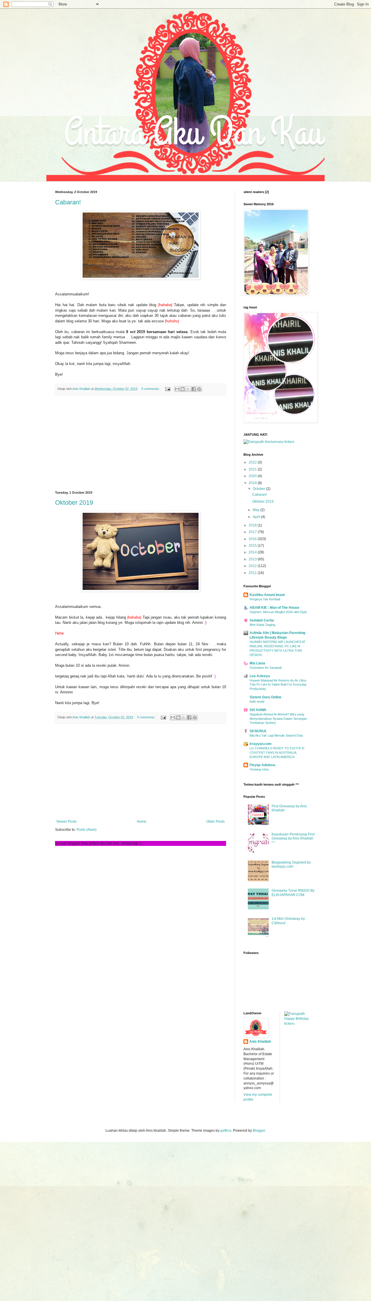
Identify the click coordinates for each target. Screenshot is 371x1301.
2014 (253, 552)
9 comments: (151, 388)
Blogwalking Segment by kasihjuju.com (291, 864)
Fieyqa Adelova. (263, 765)
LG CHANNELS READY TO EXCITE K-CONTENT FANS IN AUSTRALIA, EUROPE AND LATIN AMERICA (277, 752)
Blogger (259, 1131)
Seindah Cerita (262, 620)
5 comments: (146, 717)
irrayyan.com (261, 744)
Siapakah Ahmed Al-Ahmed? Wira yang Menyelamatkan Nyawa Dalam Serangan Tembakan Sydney (278, 719)
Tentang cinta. (259, 769)
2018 (253, 525)
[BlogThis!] (183, 389)
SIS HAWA (258, 710)
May (256, 510)
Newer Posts (67, 822)
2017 (253, 532)
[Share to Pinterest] (199, 389)
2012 (253, 566)
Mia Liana (257, 663)
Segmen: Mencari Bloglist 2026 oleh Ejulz (278, 612)
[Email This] (177, 389)
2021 (253, 469)
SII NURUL (258, 731)
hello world (257, 701)
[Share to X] (188, 389)
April (257, 517)
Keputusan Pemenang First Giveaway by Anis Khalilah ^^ (293, 838)
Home (141, 822)
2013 (253, 559)
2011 (253, 573)
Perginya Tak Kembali (265, 599)
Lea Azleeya (260, 676)
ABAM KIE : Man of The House (274, 608)
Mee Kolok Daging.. (263, 624)
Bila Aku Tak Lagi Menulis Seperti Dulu (276, 735)
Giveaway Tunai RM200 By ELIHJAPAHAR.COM (293, 892)
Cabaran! (68, 202)
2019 (253, 483)
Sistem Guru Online (265, 697)
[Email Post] (167, 388)
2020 (253, 476)
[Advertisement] (140, 443)
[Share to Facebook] (194, 389)
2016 (253, 539)
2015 (253, 546)
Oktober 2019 (74, 502)
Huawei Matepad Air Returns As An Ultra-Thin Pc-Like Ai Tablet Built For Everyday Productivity (278, 685)
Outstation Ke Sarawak (266, 667)
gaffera (225, 1131)
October (259, 489)
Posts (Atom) (87, 830)
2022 (253, 462)
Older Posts (215, 822)
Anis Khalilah (260, 1042)
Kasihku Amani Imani (267, 595)
